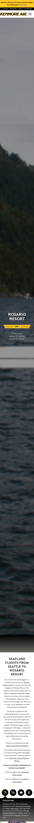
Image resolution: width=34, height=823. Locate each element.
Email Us (21, 8)
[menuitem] (5, 8)
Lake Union (14, 808)
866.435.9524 (13, 8)
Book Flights (23, 5)
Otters (20, 813)
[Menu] (30, 14)
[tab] (5, 792)
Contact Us (5, 8)
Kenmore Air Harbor (23, 806)
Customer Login (28, 8)
